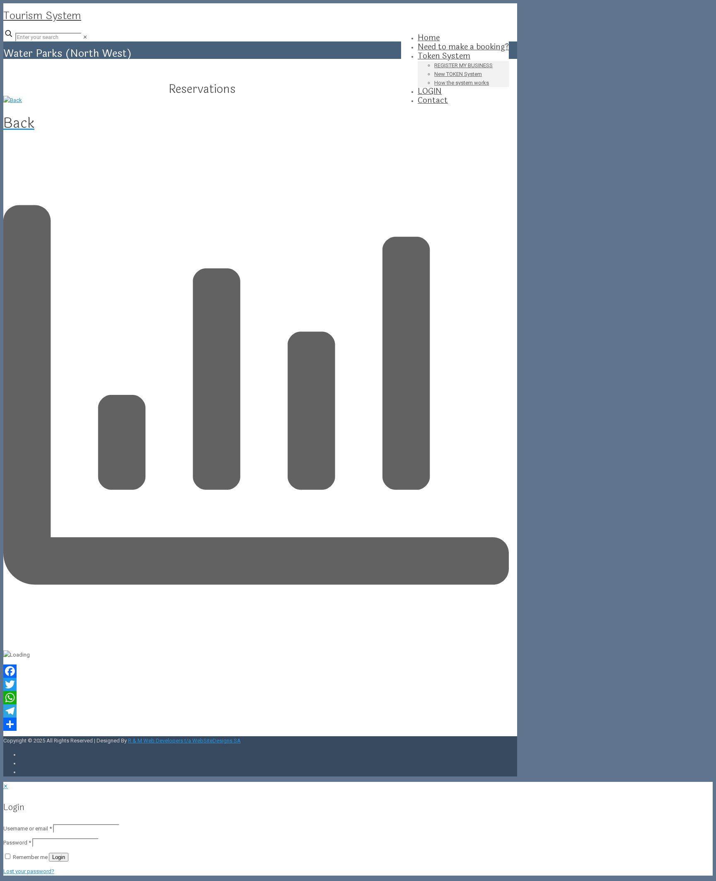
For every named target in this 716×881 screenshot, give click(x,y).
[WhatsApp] (256, 697)
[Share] (256, 724)
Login (58, 857)
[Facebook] (256, 671)
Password (17, 843)
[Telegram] (256, 711)
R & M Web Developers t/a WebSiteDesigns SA (184, 740)
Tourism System (42, 16)
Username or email (27, 828)
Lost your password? (28, 871)
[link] (85, 37)
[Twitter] (256, 684)
